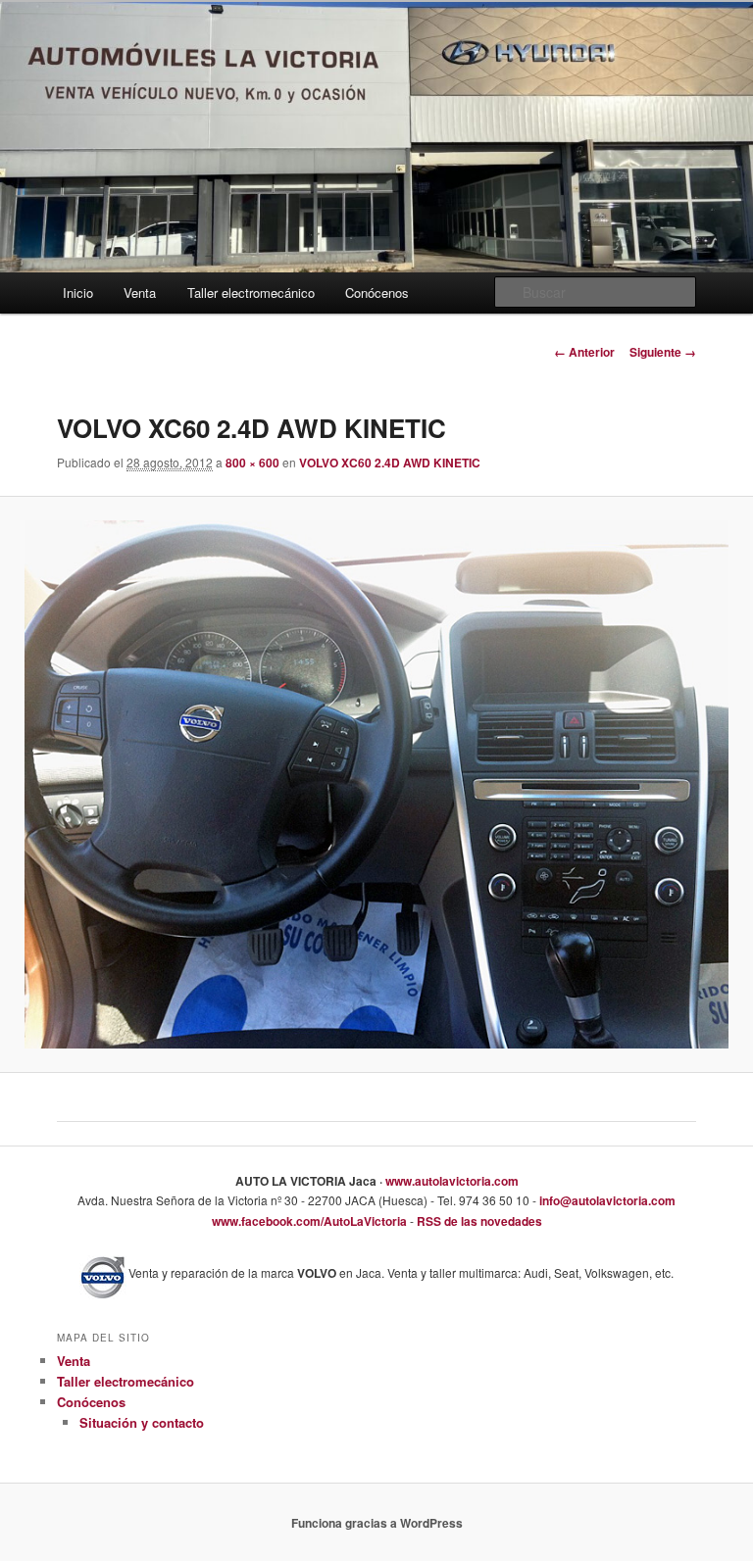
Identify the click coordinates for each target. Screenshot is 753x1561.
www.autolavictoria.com (450, 1181)
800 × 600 (252, 462)
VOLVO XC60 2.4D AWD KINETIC (389, 462)
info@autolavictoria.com (606, 1200)
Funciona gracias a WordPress (377, 1523)
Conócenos (377, 292)
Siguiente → (662, 352)
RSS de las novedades (478, 1221)
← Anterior (584, 352)
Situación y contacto (141, 1422)
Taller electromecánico (251, 292)
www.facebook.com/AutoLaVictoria (309, 1221)
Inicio (78, 292)
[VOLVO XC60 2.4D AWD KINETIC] (376, 784)
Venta (140, 292)
